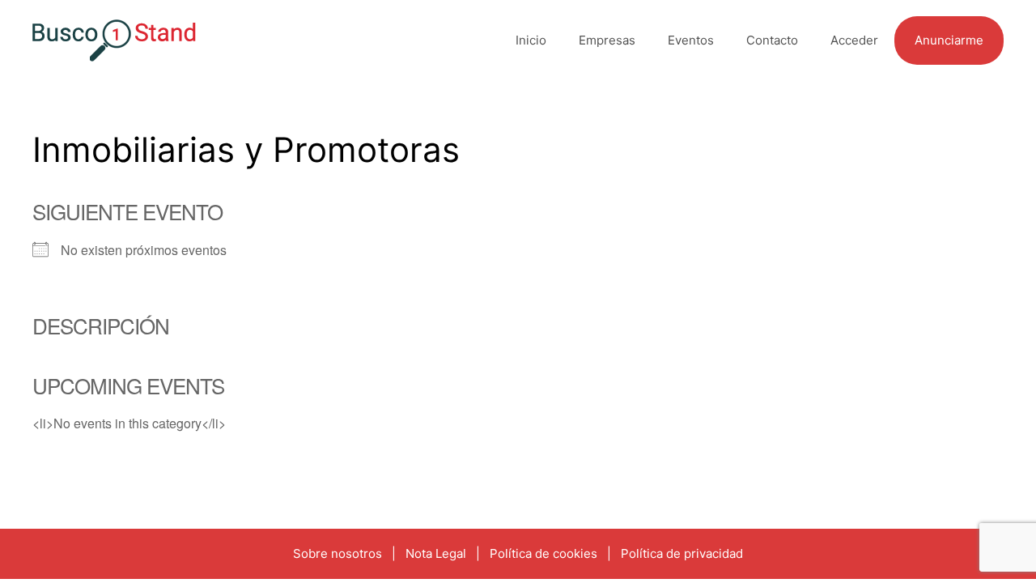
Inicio (531, 40)
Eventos (691, 40)
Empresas (607, 40)
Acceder (854, 40)
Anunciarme (949, 40)
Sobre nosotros (337, 553)
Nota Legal (435, 553)
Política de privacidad (682, 553)
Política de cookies (543, 553)
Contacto (772, 40)
